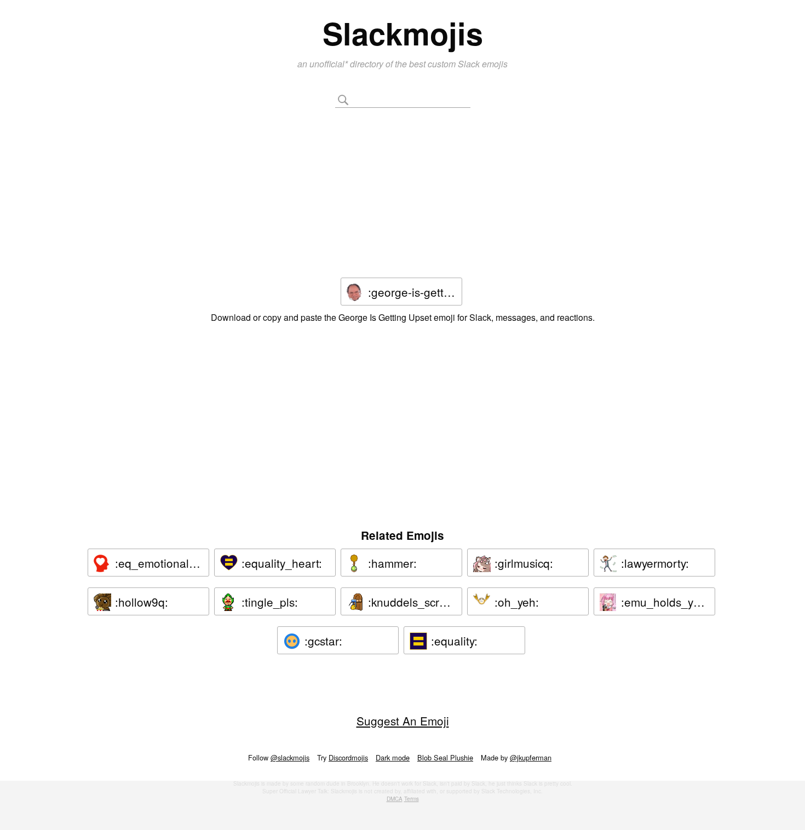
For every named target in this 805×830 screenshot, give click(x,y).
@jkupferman (530, 757)
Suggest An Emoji (403, 720)
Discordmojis (348, 757)
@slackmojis (290, 757)
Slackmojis (403, 33)
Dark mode (393, 757)
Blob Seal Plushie (445, 757)
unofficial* (329, 63)
